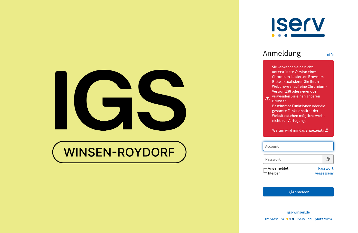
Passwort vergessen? (324, 170)
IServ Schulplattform (314, 218)
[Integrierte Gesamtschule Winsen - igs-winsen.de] (119, 116)
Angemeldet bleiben (278, 170)
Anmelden (300, 191)
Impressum (274, 218)
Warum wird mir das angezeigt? (298, 130)
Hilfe (330, 54)
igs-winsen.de (298, 212)
